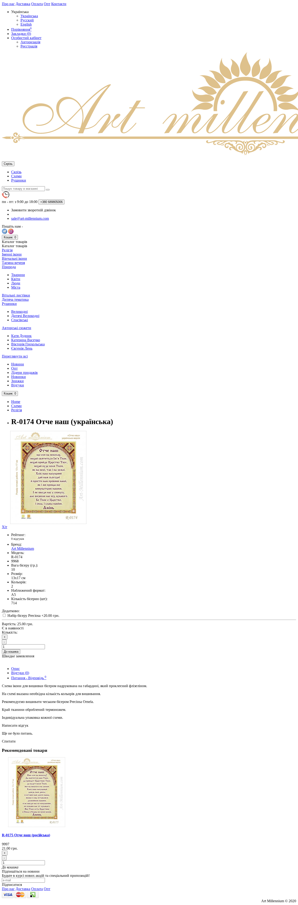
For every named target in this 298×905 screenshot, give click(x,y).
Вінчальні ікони (14, 258)
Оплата (37, 4)
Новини (17, 364)
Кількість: (9, 632)
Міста (15, 287)
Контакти (58, 4)
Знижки (17, 381)
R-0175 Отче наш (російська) (26, 835)
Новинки (18, 377)
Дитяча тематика (15, 299)
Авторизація (30, 42)
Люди (15, 283)
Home (15, 402)
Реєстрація (28, 46)
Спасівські (19, 320)
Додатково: (11, 611)
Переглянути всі (15, 356)
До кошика (11, 651)
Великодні (19, 312)
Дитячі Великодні (25, 316)
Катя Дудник (21, 336)
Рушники (18, 180)
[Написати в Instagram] (11, 233)
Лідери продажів (24, 373)
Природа (9, 267)
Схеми (16, 176)
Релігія (7, 250)
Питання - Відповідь (28, 678)
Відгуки (17, 385)
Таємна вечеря (13, 263)
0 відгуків (17, 538)
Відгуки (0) (20, 673)
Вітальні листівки (16, 295)
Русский (27, 20)
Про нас (8, 4)
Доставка (23, 4)
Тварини (18, 275)
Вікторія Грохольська (28, 344)
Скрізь (16, 172)
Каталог (14, 246)
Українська (29, 16)
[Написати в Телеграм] (4, 233)
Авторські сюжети (16, 328)
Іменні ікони (12, 254)
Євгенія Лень (21, 348)
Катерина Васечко (25, 340)
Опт (47, 4)
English (26, 24)
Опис (15, 669)
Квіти (15, 279)
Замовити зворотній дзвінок (33, 210)
